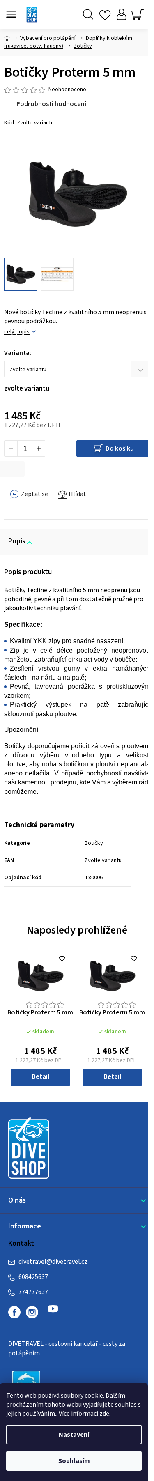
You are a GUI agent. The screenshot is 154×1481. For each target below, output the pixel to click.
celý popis (17, 332)
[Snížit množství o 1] (11, 448)
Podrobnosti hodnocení (51, 103)
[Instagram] (32, 1312)
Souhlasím (74, 1460)
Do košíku (120, 448)
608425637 (33, 1276)
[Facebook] (14, 1312)
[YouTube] (53, 1312)
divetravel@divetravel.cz (52, 1261)
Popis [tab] (16, 541)
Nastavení (74, 1434)
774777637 (33, 1292)
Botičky (94, 843)
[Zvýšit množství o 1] (38, 448)
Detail (40, 1077)
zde (104, 1413)
